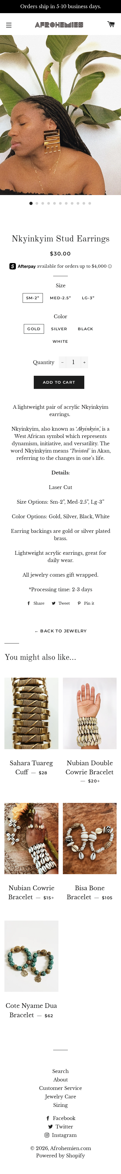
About (60, 1080)
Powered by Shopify (60, 1156)
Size (60, 285)
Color (60, 316)
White (60, 341)
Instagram (64, 1135)
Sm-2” (33, 297)
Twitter (63, 1127)
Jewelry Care (60, 1097)
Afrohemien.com (70, 1148)
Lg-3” (88, 297)
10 (84, 203)
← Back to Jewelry (60, 631)
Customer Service (60, 1088)
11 (90, 203)
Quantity (43, 362)
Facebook (63, 1118)
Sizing (60, 1105)
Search (60, 1071)
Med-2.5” (60, 297)
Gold (34, 328)
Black (85, 328)
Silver (59, 328)
